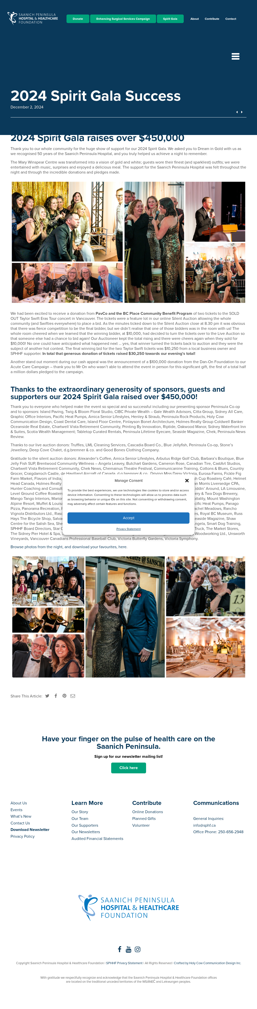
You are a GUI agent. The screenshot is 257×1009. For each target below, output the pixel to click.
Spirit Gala (170, 19)
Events (16, 809)
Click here (128, 767)
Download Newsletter (30, 829)
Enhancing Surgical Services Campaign (123, 19)
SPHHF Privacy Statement (124, 963)
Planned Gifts (144, 818)
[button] (186, 480)
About (194, 19)
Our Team (80, 818)
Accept (128, 518)
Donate (78, 19)
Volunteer (141, 825)
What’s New (21, 816)
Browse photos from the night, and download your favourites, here (68, 546)
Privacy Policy (23, 836)
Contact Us (20, 823)
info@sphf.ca (204, 825)
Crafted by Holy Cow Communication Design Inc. (207, 963)
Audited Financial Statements (97, 838)
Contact (230, 19)
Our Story (80, 811)
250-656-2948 (230, 831)
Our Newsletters (86, 831)
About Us (19, 803)
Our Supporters (85, 825)
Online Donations (147, 811)
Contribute (212, 19)
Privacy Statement (128, 529)
